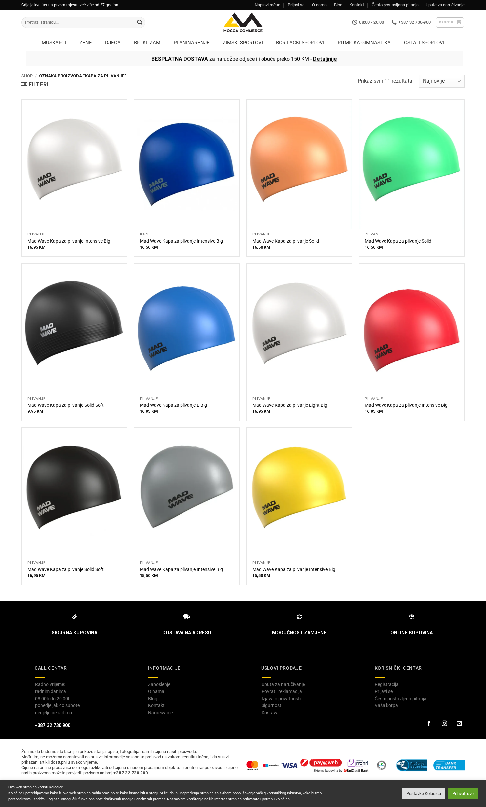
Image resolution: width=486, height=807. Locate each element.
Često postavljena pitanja (400, 698)
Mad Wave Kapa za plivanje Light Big (289, 405)
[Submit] (139, 22)
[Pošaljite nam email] (459, 724)
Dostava (270, 712)
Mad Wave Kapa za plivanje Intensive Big (68, 241)
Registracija (387, 684)
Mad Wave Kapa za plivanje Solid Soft (65, 405)
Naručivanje (160, 712)
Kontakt (356, 4)
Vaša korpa (386, 705)
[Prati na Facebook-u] (429, 724)
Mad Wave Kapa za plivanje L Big (173, 405)
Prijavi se (296, 4)
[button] (450, 22)
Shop (27, 75)
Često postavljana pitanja (395, 4)
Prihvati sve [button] (463, 793)
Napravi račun (267, 4)
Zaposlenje (159, 684)
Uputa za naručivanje (283, 684)
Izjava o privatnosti (281, 698)
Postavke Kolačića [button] (423, 793)
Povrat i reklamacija (282, 691)
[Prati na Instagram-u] (444, 724)
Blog (338, 4)
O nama (319, 4)
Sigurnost (271, 705)
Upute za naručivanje (445, 4)
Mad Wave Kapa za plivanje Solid (285, 241)
